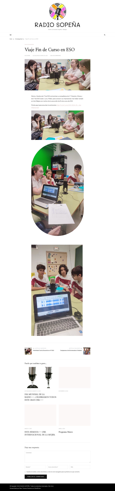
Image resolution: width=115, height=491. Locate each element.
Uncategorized (29, 44)
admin (28, 55)
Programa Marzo (66, 432)
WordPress (37, 488)
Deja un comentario (55, 55)
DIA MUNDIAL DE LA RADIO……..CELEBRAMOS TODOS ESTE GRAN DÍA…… (40, 397)
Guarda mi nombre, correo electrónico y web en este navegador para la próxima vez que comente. (53, 472)
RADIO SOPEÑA (57, 25)
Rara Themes (23, 488)
